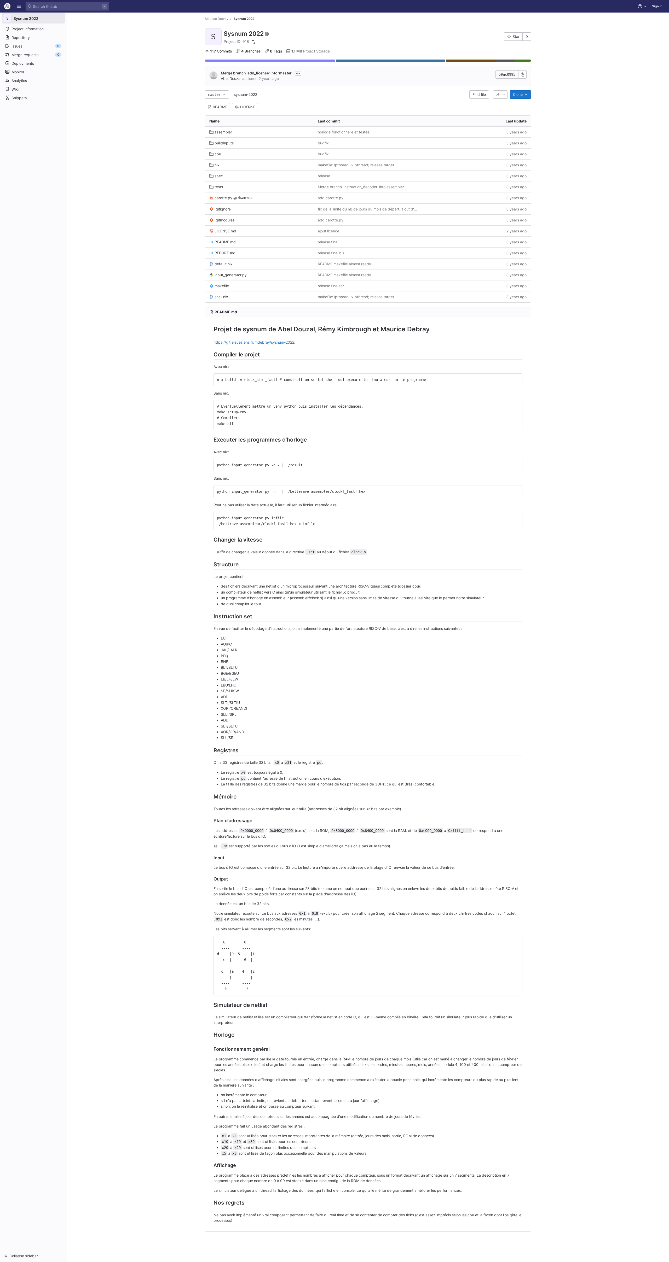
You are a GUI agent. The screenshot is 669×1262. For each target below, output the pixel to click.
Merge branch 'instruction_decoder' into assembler (361, 187)
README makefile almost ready (344, 264)
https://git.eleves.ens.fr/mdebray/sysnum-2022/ (255, 342)
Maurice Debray (216, 19)
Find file (479, 94)
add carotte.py (330, 198)
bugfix (323, 143)
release (324, 176)
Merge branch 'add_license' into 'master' (256, 73)
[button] (19, 6)
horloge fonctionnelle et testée (344, 132)
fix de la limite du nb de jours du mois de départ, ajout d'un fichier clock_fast (368, 209)
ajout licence (328, 231)
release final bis (331, 253)
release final (328, 242)
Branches (251, 51)
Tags (276, 51)
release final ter (331, 286)
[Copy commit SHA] (522, 74)
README (220, 107)
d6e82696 (246, 198)
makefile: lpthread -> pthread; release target (356, 165)
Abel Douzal (231, 78)
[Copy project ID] (253, 42)
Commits (221, 51)
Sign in (657, 6)
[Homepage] (7, 6)
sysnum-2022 (245, 94)
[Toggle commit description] (298, 74)
